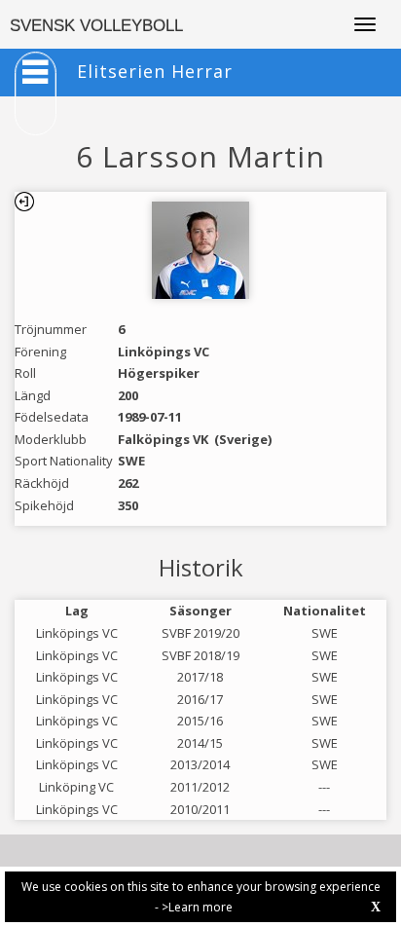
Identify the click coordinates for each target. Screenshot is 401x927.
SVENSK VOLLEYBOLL (96, 26)
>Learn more (197, 907)
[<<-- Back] (24, 201)
